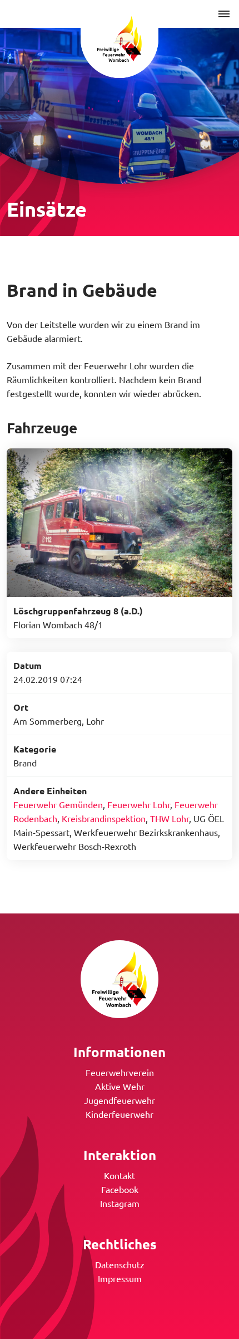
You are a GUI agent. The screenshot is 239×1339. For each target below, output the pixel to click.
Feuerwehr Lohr (138, 804)
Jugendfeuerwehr (119, 1100)
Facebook (119, 1189)
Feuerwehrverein (120, 1072)
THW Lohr (169, 818)
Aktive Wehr (120, 1086)
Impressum (120, 1278)
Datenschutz (120, 1264)
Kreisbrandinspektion (104, 818)
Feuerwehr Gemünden (58, 804)
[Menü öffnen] (224, 14)
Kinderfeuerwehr (119, 1114)
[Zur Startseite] (119, 39)
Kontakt (119, 1175)
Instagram (120, 1203)
